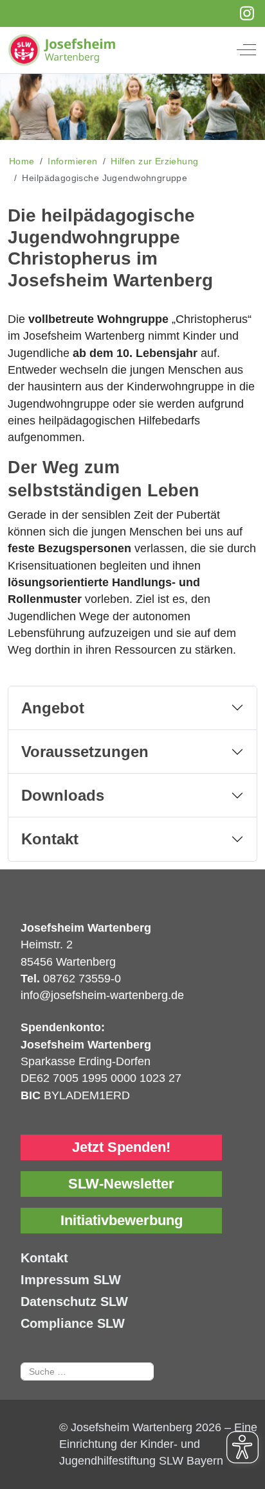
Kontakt (49, 839)
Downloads (62, 795)
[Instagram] (247, 13)
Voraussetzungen (85, 751)
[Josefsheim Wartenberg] (123, 50)
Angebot (52, 708)
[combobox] (87, 1371)
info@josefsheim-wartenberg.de (102, 995)
